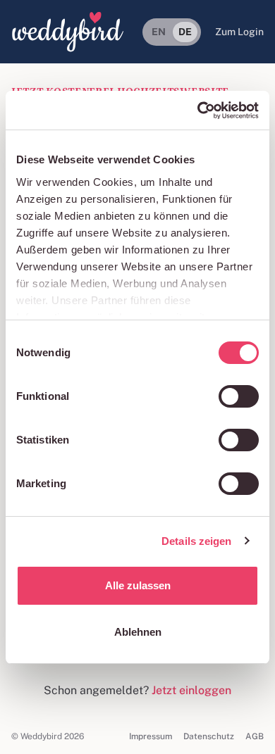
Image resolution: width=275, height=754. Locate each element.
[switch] (239, 396)
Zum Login (239, 31)
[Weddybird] (67, 31)
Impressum (150, 736)
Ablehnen (137, 632)
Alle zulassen (138, 585)
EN (159, 31)
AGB (254, 736)
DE (185, 31)
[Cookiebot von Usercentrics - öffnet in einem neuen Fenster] (198, 110)
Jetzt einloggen (191, 690)
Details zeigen (196, 541)
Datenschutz (208, 736)
